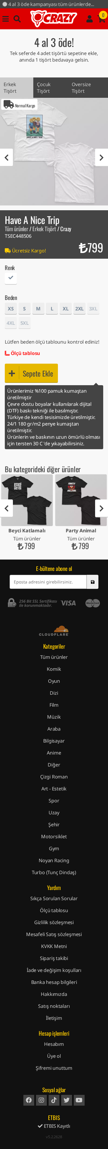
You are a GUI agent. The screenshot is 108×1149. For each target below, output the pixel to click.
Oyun (54, 681)
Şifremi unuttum (54, 1068)
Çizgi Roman (54, 776)
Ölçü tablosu (25, 353)
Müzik (54, 717)
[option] (54, 151)
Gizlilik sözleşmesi (54, 922)
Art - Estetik (54, 788)
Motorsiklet (54, 836)
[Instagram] (41, 1100)
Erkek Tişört (10, 87)
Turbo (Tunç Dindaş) (54, 872)
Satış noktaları (54, 1006)
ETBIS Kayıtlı (56, 1126)
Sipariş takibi (54, 958)
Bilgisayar (53, 740)
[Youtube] (79, 1100)
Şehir (54, 824)
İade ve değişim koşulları (54, 970)
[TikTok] (54, 1100)
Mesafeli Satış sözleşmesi (54, 934)
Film (54, 705)
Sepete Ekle (38, 373)
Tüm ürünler (16, 229)
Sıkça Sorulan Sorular (54, 898)
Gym (54, 848)
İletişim (54, 1018)
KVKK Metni (54, 946)
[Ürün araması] (17, 18)
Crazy (53, 18)
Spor (54, 800)
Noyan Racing (54, 860)
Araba (54, 729)
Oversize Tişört (81, 87)
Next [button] (101, 158)
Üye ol (54, 1056)
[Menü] (5, 18)
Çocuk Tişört (44, 87)
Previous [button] (6, 158)
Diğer (54, 764)
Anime (54, 752)
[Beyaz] (11, 279)
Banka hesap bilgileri (54, 982)
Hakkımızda (54, 994)
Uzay (54, 812)
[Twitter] (66, 1100)
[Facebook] (28, 1100)
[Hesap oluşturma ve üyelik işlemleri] (89, 18)
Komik (54, 669)
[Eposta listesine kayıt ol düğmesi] (92, 582)
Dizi (54, 693)
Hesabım (54, 1044)
